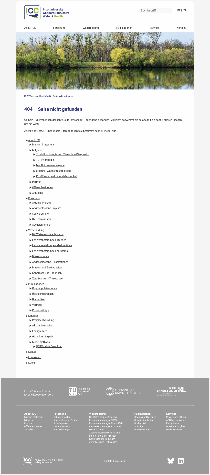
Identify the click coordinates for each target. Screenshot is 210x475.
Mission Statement (33, 417)
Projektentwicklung (176, 417)
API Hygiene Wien (175, 420)
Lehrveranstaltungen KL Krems (105, 426)
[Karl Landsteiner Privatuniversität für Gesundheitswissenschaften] (171, 391)
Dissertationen (96, 429)
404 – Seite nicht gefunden (60, 96)
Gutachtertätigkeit (175, 426)
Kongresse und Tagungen (102, 439)
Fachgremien (172, 423)
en (184, 10)
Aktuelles (28, 429)
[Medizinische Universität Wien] (123, 391)
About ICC (30, 27)
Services (154, 27)
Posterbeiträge (141, 429)
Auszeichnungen (61, 429)
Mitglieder (29, 420)
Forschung (59, 27)
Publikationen (124, 27)
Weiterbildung (91, 27)
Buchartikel (140, 423)
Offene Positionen (33, 426)
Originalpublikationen (145, 417)
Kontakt (181, 27)
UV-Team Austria (62, 426)
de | (179, 10)
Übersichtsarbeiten (144, 420)
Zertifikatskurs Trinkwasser (103, 442)
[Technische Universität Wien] (79, 391)
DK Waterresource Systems (103, 417)
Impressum (120, 461)
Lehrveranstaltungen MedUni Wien (106, 423)
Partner (28, 423)
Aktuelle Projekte (61, 417)
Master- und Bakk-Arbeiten (102, 435)
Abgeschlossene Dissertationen (105, 432)
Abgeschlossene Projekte (66, 420)
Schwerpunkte (60, 423)
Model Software (174, 429)
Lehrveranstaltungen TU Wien (104, 420)
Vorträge (138, 426)
